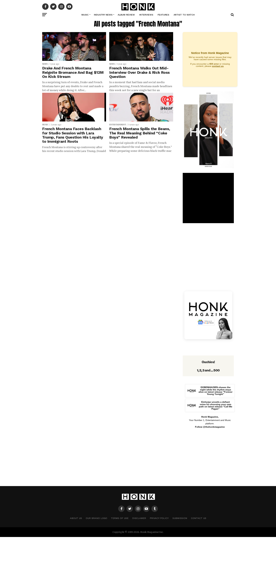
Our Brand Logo (96, 518)
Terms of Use (119, 518)
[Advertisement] (208, 456)
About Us (76, 518)
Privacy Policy (159, 518)
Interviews (146, 14)
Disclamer (139, 518)
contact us (218, 66)
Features (163, 14)
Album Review (126, 14)
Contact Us (198, 518)
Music (85, 14)
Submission (179, 518)
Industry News (103, 14)
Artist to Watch (184, 14)
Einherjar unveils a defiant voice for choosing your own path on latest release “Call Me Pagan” (215, 405)
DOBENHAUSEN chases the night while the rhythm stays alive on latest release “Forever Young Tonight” (215, 390)
